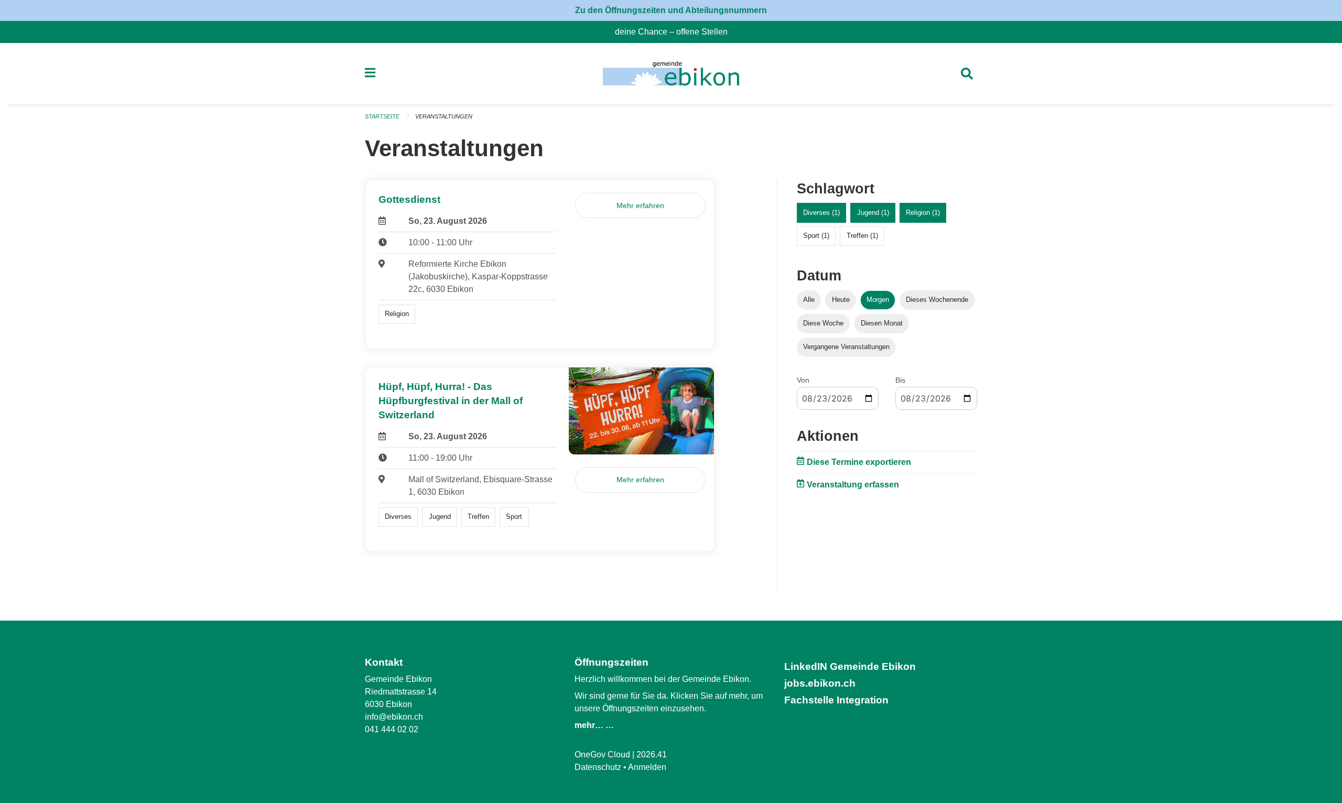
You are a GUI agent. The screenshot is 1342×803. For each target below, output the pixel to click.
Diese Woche (823, 323)
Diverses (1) (821, 212)
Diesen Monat (882, 323)
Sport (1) (816, 236)
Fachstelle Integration (836, 700)
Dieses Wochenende (937, 299)
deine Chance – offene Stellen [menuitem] (675, 31)
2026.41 (651, 754)
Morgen (878, 299)
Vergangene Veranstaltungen (846, 347)
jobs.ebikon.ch (820, 683)
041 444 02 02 (391, 729)
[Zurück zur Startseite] (671, 73)
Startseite (382, 116)
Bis (900, 380)
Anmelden (647, 767)
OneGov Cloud (602, 754)
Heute (841, 299)
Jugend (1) (873, 212)
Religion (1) (923, 212)
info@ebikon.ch (394, 716)
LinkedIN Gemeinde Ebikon (850, 666)
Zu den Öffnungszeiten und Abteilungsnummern (671, 10)
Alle (809, 299)
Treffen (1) (862, 236)
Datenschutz (598, 767)
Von (803, 380)
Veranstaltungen (443, 116)
